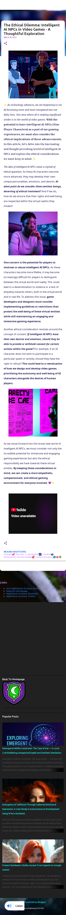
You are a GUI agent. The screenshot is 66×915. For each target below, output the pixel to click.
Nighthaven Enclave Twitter (21, 596)
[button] (5, 44)
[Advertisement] (33, 640)
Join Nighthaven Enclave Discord (23, 588)
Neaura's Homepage (17, 591)
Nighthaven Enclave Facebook (22, 593)
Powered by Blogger (35, 902)
